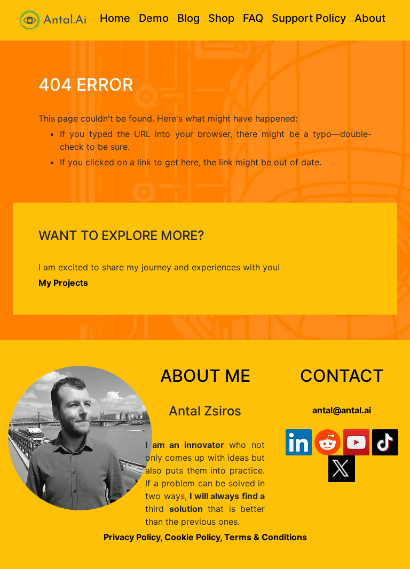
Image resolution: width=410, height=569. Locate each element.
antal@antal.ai (341, 410)
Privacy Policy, (133, 537)
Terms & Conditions (265, 537)
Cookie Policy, (194, 537)
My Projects (63, 282)
